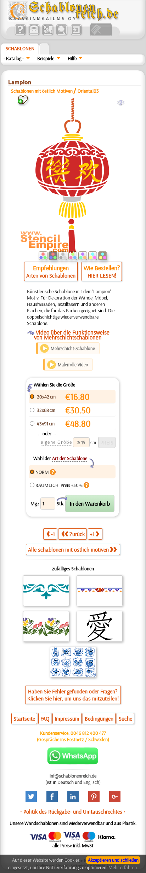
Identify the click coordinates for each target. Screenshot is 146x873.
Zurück (77, 533)
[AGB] (48, 34)
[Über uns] (20, 34)
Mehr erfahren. (123, 867)
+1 (92, 533)
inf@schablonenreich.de (73, 776)
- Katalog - (14, 58)
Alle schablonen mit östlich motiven (68, 549)
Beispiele (45, 58)
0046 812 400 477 (88, 733)
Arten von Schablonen (50, 275)
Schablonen (20, 48)
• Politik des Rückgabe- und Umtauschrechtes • (72, 811)
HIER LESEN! (102, 275)
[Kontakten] (34, 34)
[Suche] (61, 34)
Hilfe (72, 58)
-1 (53, 533)
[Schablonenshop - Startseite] (62, 19)
